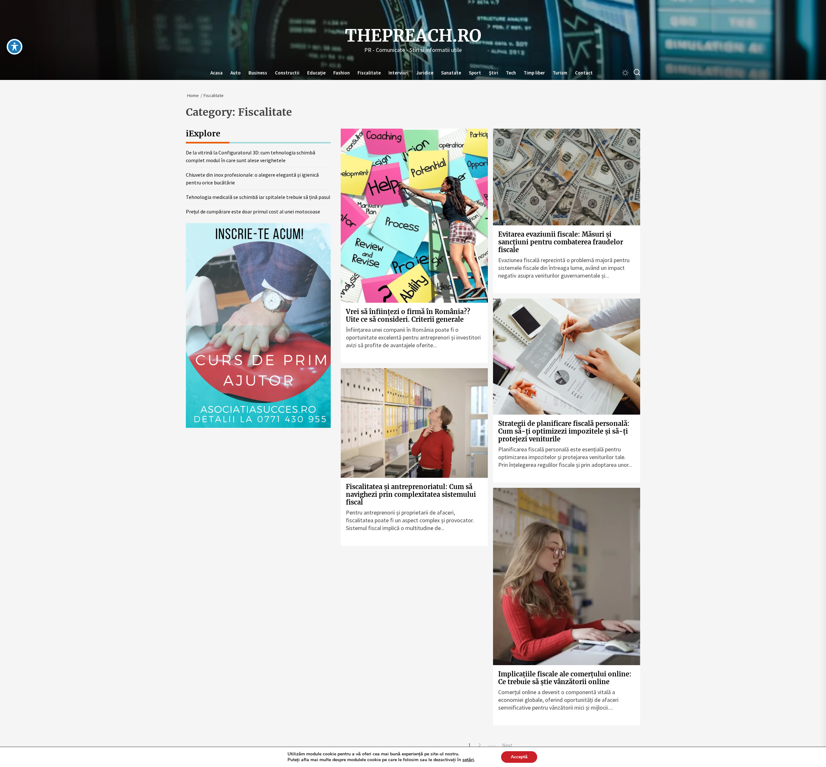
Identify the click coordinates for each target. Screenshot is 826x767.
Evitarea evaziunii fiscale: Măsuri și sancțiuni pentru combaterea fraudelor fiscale (560, 242)
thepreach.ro (413, 36)
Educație (316, 73)
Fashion (341, 73)
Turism (560, 73)
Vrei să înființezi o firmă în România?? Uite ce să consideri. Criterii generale (408, 315)
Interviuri (398, 73)
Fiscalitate (369, 73)
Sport (475, 73)
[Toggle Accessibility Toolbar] (14, 46)
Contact (584, 73)
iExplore (203, 133)
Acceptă (519, 757)
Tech (511, 73)
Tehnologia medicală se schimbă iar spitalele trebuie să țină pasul (258, 197)
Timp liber (534, 73)
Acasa (216, 73)
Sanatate (451, 73)
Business (257, 73)
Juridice (424, 73)
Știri (493, 73)
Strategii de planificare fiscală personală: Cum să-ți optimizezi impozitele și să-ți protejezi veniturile (564, 431)
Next (507, 745)
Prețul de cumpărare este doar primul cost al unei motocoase (253, 211)
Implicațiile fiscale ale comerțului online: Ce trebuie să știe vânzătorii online (564, 678)
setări (468, 760)
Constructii (287, 73)
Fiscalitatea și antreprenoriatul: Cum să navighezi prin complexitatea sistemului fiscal (411, 494)
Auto (235, 73)
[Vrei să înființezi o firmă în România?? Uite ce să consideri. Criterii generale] (414, 216)
